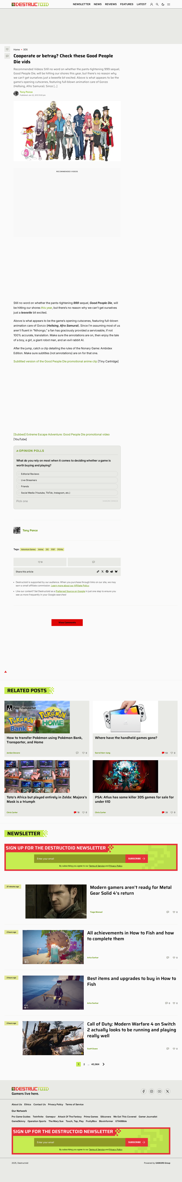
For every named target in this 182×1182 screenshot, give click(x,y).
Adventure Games (28, 549)
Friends (25, 486)
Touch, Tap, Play (75, 1121)
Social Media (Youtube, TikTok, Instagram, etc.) (45, 492)
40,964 (95, 1064)
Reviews (111, 4)
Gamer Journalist (148, 1116)
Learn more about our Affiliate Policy (70, 585)
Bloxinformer (106, 1121)
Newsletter (81, 4)
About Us (17, 1104)
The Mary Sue (55, 1121)
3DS (25, 49)
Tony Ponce (26, 92)
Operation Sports (37, 1121)
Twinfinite (38, 1116)
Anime (40, 549)
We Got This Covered (124, 1116)
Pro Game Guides (21, 1116)
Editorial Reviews (30, 473)
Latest (141, 4)
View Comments (67, 622)
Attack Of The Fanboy (70, 1116)
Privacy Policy (115, 866)
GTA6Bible (121, 1121)
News (98, 4)
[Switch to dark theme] (163, 4)
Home (17, 49)
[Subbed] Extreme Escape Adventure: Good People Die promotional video (62, 434)
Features (126, 4)
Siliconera (105, 1116)
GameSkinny (18, 1121)
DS (47, 549)
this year (46, 307)
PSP (53, 549)
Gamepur (51, 1116)
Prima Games (91, 1116)
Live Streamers (29, 480)
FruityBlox (91, 1121)
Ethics (27, 1104)
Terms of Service (97, 866)
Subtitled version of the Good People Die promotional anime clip (55, 361)
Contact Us (39, 1104)
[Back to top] (5, 671)
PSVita (60, 549)
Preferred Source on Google (70, 591)
